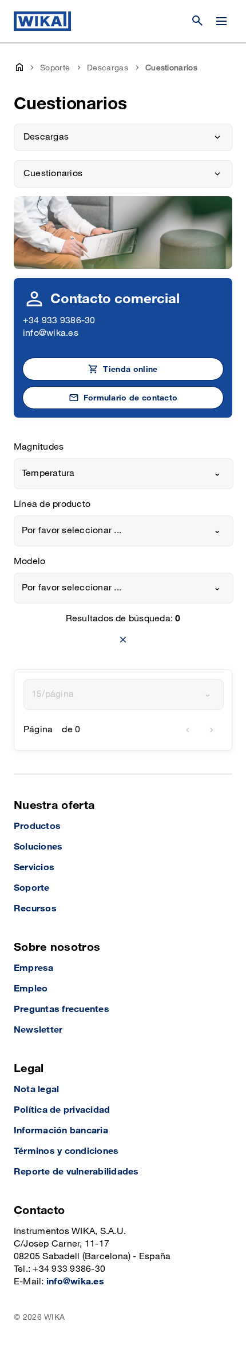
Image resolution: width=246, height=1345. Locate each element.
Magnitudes (39, 447)
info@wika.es (50, 333)
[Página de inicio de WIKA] (42, 21)
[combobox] (123, 473)
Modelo (29, 561)
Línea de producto (52, 504)
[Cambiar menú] (221, 21)
